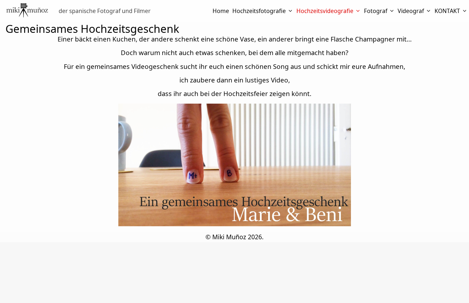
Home (221, 11)
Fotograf (375, 11)
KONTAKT (447, 11)
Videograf (411, 11)
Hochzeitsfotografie (259, 11)
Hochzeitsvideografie (324, 11)
